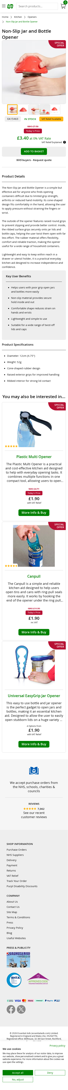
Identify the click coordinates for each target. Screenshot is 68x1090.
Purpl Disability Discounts (22, 886)
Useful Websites (16, 938)
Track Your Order (17, 881)
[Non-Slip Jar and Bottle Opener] (12, 109)
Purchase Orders (17, 849)
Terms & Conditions (18, 917)
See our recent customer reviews (34, 815)
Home (5, 16)
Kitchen (18, 16)
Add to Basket (34, 151)
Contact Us (13, 907)
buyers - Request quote (34, 160)
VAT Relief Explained (52, 142)
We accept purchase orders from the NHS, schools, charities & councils (34, 787)
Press (10, 922)
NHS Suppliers (15, 855)
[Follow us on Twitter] (21, 1012)
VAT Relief (12, 875)
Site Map (12, 912)
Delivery (12, 860)
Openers (32, 16)
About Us (12, 901)
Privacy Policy (15, 927)
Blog (9, 933)
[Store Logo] (10, 7)
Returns (11, 870)
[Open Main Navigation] (3, 6)
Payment (12, 865)
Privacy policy (57, 1045)
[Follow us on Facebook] (12, 1012)
